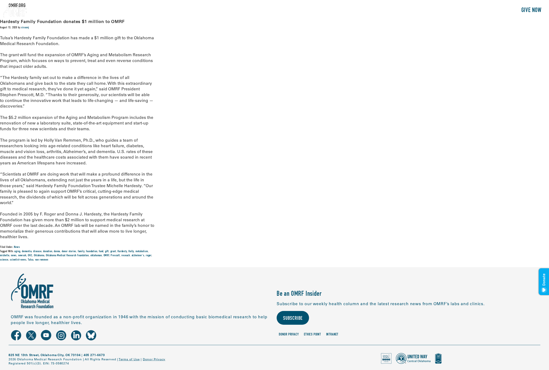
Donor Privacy (289, 335)
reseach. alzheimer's (132, 255)
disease (37, 251)
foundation (91, 251)
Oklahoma (39, 255)
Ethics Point (312, 335)
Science (445, 11)
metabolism (142, 251)
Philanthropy (498, 11)
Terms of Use (129, 359)
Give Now (531, 11)
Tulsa (30, 259)
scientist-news (18, 259)
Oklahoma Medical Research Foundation (67, 255)
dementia (27, 251)
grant (113, 251)
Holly (131, 251)
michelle (4, 255)
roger (148, 255)
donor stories (69, 251)
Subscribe (293, 318)
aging (17, 251)
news (14, 255)
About (424, 11)
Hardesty (122, 251)
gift (107, 251)
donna (57, 251)
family (81, 251)
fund (101, 251)
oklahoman (96, 255)
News (17, 247)
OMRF (106, 255)
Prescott (115, 255)
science (4, 259)
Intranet (332, 335)
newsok (22, 255)
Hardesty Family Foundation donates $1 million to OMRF (62, 21)
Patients (468, 11)
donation (47, 251)
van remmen (41, 259)
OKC (30, 255)
